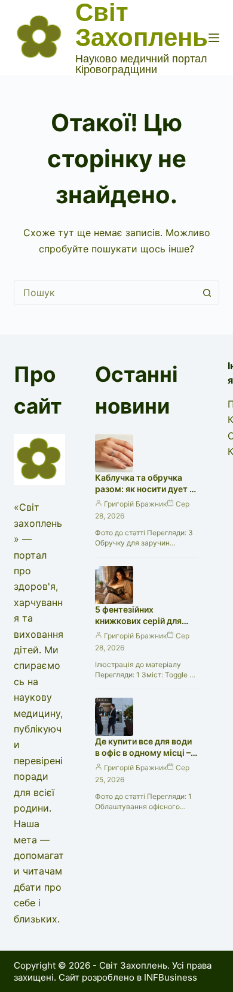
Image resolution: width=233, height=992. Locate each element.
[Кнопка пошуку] (207, 292)
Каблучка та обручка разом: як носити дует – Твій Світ (144, 488)
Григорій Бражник (135, 503)
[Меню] (214, 37)
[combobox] (104, 292)
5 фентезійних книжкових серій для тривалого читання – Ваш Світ (138, 626)
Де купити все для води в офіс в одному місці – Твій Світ (143, 752)
